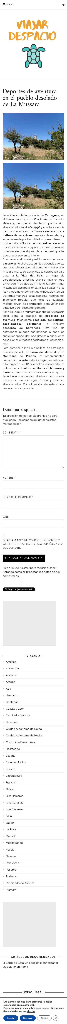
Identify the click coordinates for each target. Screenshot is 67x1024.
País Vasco (12, 863)
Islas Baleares (14, 796)
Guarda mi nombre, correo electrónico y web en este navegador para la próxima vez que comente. (33, 544)
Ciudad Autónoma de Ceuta (24, 729)
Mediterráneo (14, 842)
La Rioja (11, 829)
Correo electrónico (18, 497)
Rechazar (27, 1018)
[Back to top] (59, 1016)
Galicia (10, 789)
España (10, 755)
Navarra (11, 856)
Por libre (11, 869)
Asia (8, 688)
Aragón (10, 682)
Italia (9, 816)
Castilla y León (15, 708)
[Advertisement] (29, 623)
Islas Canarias (14, 802)
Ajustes (44, 1018)
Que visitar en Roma (15, 966)
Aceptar (11, 1018)
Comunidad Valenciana (21, 742)
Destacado (13, 749)
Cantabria (12, 702)
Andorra (11, 675)
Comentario (12, 432)
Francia (10, 782)
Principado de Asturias (20, 883)
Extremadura (14, 775)
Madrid (10, 836)
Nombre (9, 477)
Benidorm (12, 695)
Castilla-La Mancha (18, 715)
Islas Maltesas (14, 809)
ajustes (31, 1011)
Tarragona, (52, 215)
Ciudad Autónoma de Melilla (24, 735)
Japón (10, 822)
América (11, 661)
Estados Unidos (16, 762)
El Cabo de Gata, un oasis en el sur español (30, 962)
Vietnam (11, 889)
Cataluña (12, 722)
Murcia (10, 849)
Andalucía (12, 668)
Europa (10, 769)
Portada (11, 876)
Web (5, 516)
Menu (10, 4)
